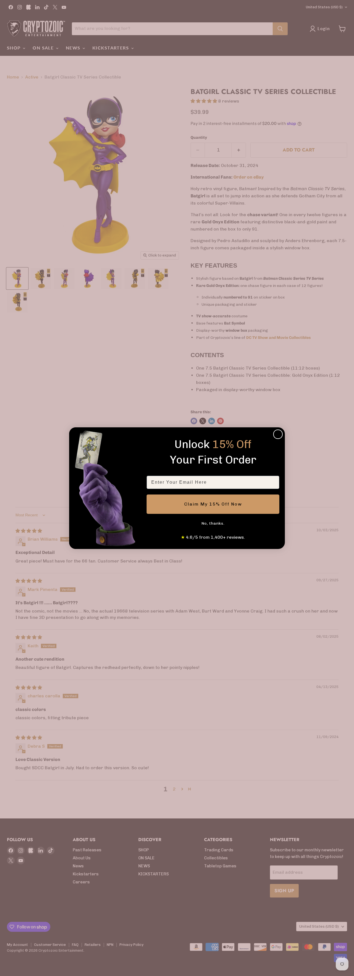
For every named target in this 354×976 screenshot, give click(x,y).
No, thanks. (213, 523)
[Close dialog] (278, 434)
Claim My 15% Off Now (213, 504)
